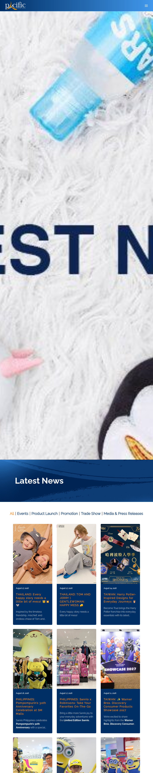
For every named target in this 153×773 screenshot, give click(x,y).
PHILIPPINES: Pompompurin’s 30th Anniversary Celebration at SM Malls (31, 706)
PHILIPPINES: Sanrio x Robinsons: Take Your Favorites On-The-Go (75, 703)
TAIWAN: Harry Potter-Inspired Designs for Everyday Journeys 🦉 (120, 598)
